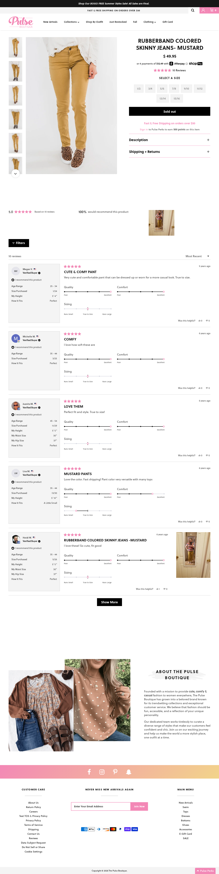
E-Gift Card (185, 834)
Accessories (185, 829)
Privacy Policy (33, 820)
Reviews (33, 838)
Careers (33, 811)
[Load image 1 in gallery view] (71, 105)
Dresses (186, 816)
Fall (135, 22)
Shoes (185, 825)
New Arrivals (50, 22)
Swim (186, 807)
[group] (71, 105)
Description (138, 139)
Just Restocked (118, 22)
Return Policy (33, 807)
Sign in (144, 129)
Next (15, 173)
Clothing (148, 22)
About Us (33, 802)
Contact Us (33, 834)
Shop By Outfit (94, 22)
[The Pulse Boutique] (21, 22)
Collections (70, 22)
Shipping (33, 829)
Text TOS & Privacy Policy (33, 816)
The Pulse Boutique (118, 870)
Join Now (139, 806)
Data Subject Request (33, 842)
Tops (185, 811)
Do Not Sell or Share (33, 847)
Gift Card (168, 22)
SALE (186, 838)
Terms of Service (33, 825)
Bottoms (185, 820)
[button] (170, 70)
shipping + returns (144, 151)
